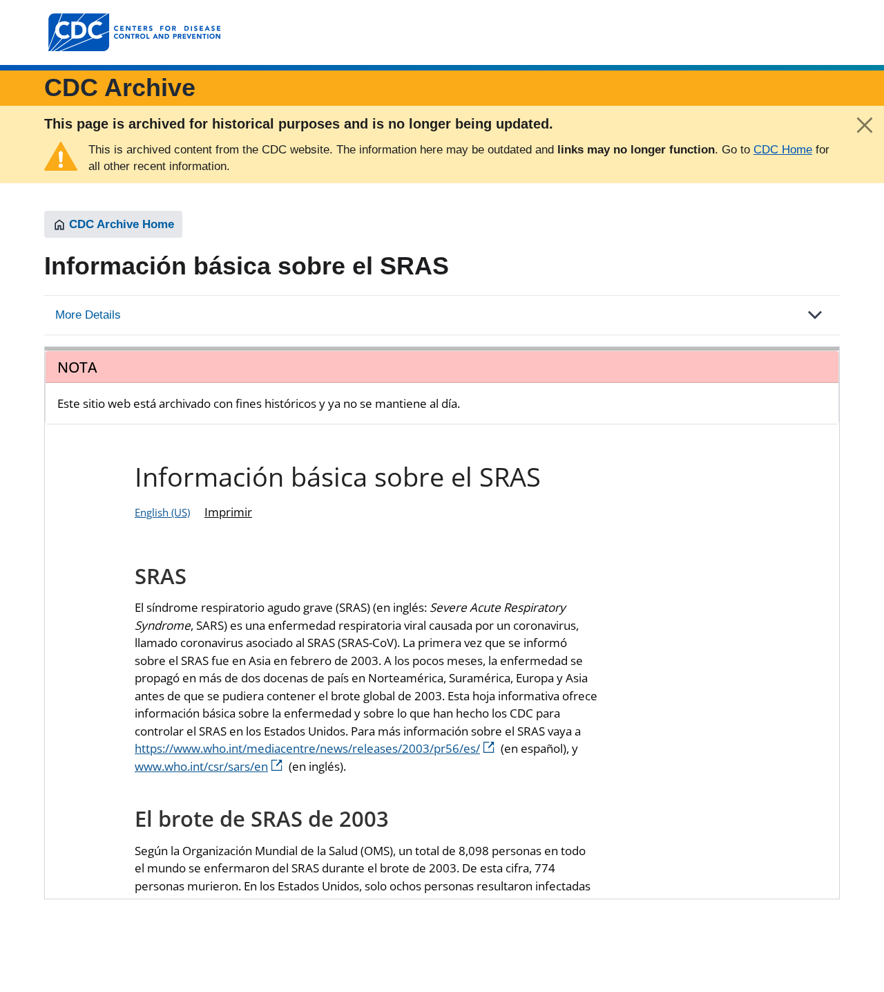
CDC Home (782, 149)
